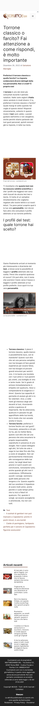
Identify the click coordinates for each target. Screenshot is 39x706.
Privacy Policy (19, 702)
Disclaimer (31, 702)
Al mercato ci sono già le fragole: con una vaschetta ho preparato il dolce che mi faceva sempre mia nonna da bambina (21, 576)
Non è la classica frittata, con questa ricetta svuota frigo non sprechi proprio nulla (21, 603)
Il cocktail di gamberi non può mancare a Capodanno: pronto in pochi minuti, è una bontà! (17, 516)
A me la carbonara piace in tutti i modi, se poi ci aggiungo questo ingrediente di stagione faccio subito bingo (21, 645)
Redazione (8, 702)
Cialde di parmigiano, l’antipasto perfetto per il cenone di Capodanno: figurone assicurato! (19, 526)
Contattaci (19, 689)
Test (8, 510)
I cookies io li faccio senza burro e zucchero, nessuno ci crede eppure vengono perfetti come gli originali (21, 631)
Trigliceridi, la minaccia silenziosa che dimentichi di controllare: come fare (21, 590)
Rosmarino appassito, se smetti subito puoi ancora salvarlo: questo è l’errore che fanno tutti (21, 616)
